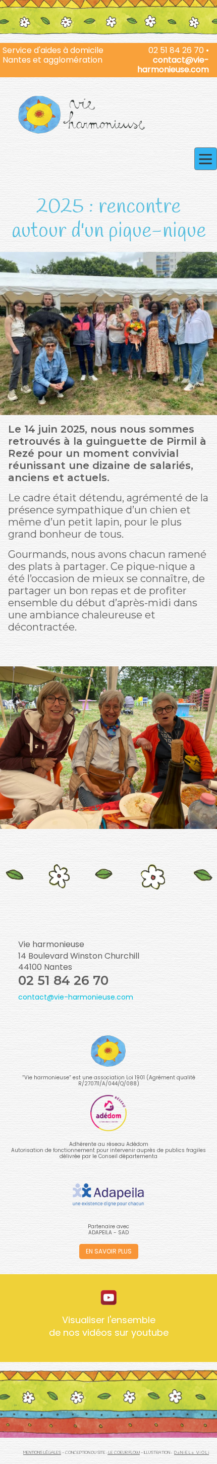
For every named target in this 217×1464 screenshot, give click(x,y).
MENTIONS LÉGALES (42, 1452)
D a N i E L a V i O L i (191, 1452)
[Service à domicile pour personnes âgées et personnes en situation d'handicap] (81, 115)
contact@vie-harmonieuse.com (173, 64)
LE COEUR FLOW (123, 1452)
